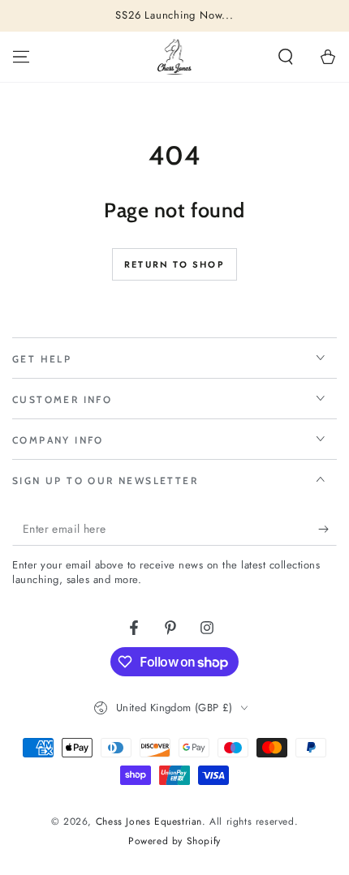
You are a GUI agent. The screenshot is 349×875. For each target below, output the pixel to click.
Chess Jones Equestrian (149, 821)
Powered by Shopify (174, 841)
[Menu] (21, 57)
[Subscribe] (327, 529)
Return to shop (174, 264)
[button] (286, 57)
